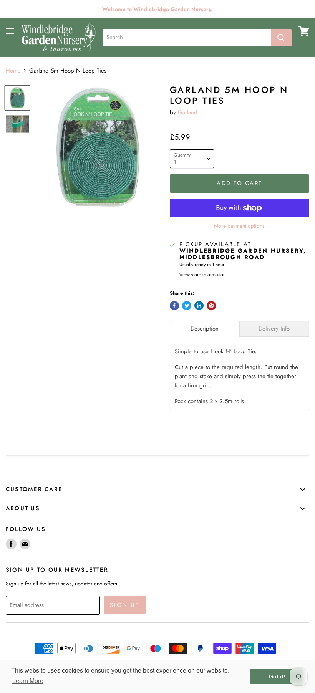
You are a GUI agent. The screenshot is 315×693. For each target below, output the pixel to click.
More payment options (239, 226)
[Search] (281, 37)
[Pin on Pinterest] (211, 305)
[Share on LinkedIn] (199, 305)
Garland (187, 112)
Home (13, 71)
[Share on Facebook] (174, 305)
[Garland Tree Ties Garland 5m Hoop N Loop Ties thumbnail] (17, 98)
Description (205, 329)
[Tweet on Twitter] (186, 305)
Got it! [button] (277, 676)
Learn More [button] (27, 681)
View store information (202, 275)
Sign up (125, 604)
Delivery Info (274, 329)
